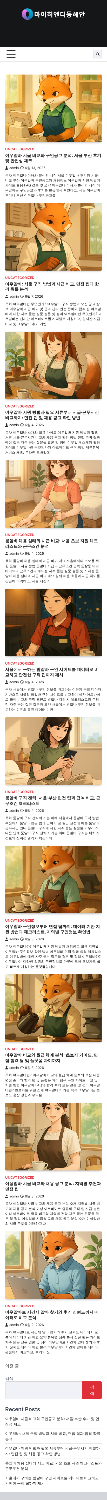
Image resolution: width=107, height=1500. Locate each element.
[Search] (98, 54)
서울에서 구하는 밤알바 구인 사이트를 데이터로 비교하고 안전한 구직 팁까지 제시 (52, 672)
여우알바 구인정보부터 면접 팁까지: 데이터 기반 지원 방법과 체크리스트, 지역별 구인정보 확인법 (52, 929)
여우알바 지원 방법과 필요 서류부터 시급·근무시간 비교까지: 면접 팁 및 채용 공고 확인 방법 (52, 415)
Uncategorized (19, 149)
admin (14, 168)
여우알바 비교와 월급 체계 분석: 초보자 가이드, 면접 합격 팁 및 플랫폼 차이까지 (51, 1057)
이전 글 (12, 1365)
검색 (9, 1378)
